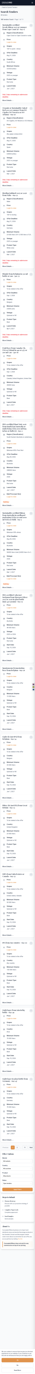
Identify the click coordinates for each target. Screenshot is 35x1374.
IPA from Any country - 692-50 (14, 943)
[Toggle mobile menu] (32, 2)
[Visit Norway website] (33, 684)
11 (25, 1147)
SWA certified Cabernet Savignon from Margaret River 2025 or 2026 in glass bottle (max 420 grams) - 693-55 (15, 598)
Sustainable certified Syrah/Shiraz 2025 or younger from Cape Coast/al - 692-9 (14, 27)
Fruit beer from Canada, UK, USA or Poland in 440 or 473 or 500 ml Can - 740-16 (14, 350)
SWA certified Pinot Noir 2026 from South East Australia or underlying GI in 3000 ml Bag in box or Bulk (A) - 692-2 (14, 427)
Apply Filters (17, 1189)
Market (4, 1158)
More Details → (8, 100)
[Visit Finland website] (33, 690)
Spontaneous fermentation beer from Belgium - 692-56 (13, 669)
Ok (17, 1360)
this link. (20, 1239)
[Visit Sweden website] (33, 687)
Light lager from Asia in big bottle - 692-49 (13, 1011)
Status (4, 1180)
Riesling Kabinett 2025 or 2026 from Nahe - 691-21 (14, 194)
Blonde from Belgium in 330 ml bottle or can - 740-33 (15, 275)
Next (31, 1147)
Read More (17, 1370)
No (17, 1365)
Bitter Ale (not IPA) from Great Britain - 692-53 (14, 806)
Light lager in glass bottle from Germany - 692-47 (15, 1080)
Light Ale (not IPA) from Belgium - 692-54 (12, 738)
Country (4, 1165)
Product (5, 1173)
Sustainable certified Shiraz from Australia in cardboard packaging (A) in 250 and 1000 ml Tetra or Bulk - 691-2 (14, 516)
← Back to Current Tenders (9, 7)
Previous (5, 1147)
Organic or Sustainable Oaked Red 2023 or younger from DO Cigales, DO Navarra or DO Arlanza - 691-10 (14, 111)
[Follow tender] (31, 25)
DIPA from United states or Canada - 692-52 (13, 875)
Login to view (11, 42)
